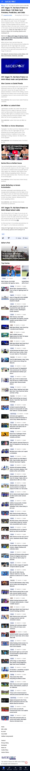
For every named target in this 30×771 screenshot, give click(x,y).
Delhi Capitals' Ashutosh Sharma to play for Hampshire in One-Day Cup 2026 (19, 444)
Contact (3, 740)
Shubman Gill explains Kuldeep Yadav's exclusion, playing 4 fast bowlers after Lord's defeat (18, 469)
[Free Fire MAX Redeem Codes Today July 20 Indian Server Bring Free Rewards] (5, 583)
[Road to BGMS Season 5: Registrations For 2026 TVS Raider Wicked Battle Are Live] (5, 335)
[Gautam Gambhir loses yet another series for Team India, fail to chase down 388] (5, 635)
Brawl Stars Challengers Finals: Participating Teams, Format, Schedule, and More (18, 435)
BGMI (11, 325)
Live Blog (12, 632)
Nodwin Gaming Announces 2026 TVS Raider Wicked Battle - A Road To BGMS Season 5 (19, 602)
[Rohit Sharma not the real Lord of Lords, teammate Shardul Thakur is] (5, 537)
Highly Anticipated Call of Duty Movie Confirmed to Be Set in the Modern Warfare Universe (19, 701)
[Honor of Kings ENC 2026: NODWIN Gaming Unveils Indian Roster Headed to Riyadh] (5, 298)
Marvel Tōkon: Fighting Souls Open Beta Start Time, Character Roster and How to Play (19, 391)
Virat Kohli (4, 734)
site (18, 220)
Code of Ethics (5, 752)
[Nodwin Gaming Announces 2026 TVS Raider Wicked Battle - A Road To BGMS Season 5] (5, 601)
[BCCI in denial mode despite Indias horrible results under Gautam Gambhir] (5, 494)
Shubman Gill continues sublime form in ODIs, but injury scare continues (18, 626)
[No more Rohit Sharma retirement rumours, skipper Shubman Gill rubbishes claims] (5, 546)
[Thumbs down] (8, 238)
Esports (12, 295)
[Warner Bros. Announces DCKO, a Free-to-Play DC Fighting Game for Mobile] (5, 289)
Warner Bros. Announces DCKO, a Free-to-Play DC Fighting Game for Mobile (19, 290)
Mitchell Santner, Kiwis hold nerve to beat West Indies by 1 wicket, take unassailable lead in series (19, 522)
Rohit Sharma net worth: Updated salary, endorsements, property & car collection (19, 685)
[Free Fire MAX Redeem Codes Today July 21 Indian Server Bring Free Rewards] (5, 360)
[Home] (10, 2)
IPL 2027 (3, 731)
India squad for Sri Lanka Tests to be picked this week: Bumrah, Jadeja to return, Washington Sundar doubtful (15, 254)
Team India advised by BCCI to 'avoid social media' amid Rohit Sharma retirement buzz (18, 719)
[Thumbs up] (3, 238)
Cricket (25, 247)
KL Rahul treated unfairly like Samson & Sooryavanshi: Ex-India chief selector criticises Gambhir (18, 408)
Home (2, 727)
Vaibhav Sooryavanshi (7, 736)
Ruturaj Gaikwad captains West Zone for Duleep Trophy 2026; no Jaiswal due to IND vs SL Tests (18, 478)
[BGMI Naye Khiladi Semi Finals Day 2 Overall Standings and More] (5, 609)
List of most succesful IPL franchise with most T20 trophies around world (19, 710)
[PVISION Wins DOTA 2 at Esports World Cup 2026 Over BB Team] (5, 529)
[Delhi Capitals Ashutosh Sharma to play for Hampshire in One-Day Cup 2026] (5, 443)
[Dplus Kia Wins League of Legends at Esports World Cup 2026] (5, 564)
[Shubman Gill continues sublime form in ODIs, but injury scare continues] (5, 626)
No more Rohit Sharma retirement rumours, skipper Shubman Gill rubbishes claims (19, 547)
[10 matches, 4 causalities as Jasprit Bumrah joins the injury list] (5, 669)
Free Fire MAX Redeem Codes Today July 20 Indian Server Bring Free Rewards (19, 584)
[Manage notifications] (26, 762)
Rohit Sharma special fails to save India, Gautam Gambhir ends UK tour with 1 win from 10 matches (19, 593)
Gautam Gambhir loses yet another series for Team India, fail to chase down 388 (19, 635)
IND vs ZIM (9, 769)
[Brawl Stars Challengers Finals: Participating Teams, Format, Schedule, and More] (5, 434)
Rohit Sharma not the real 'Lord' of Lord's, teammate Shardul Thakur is (19, 538)
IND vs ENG (4, 729)
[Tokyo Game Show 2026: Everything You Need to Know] (5, 676)
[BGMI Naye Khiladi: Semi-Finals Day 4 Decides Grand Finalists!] (5, 327)
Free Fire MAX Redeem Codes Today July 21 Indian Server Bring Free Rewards (19, 361)
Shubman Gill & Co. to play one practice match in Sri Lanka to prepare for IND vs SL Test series (18, 486)
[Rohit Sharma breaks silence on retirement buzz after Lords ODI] (5, 513)
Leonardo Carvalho (7, 15)
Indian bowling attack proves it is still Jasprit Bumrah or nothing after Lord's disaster (19, 644)
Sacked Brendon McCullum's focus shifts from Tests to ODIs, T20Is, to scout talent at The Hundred (19, 352)
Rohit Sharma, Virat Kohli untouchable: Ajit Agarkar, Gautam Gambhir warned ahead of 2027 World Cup (10, 282)
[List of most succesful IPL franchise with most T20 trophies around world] (5, 709)
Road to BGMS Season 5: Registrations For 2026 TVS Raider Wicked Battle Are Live (19, 336)
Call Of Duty (13, 413)
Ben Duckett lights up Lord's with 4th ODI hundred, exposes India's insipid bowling (19, 653)
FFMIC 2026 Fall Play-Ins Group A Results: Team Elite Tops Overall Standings (18, 399)
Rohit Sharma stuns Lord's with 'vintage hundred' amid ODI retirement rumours (18, 618)
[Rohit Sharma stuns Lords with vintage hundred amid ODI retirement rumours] (5, 617)
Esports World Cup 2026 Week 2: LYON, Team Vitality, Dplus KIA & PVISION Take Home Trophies (18, 460)
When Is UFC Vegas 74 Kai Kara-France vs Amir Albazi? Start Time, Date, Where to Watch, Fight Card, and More (14, 37)
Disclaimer (4, 745)
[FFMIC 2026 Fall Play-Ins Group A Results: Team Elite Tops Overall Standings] (5, 399)
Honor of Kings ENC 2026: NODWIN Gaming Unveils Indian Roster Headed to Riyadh (19, 299)
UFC (3, 234)
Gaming (12, 286)
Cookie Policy (4, 750)
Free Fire (12, 357)
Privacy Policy (5, 743)
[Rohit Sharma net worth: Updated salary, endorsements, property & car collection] (5, 684)
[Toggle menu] (2, 2)
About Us (3, 747)
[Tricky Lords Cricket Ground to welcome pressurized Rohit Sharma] (5, 692)
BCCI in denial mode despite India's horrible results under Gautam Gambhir (19, 495)
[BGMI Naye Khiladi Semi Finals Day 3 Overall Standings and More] (5, 343)
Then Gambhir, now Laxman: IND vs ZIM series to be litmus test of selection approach (19, 426)
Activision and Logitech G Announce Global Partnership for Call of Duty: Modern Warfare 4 (18, 417)
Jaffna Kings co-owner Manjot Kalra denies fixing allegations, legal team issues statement (18, 662)
